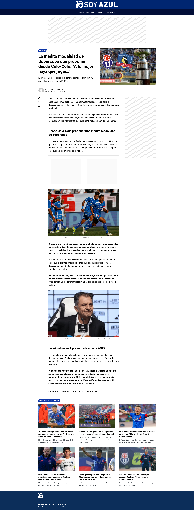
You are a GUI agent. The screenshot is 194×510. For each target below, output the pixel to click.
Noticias (42, 50)
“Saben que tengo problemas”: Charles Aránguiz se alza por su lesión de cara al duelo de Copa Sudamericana (56, 434)
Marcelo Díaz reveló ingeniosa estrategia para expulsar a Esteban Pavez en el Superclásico (54, 477)
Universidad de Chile (90, 391)
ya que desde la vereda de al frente (94, 118)
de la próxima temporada (83, 102)
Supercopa (76, 391)
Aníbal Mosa (54, 391)
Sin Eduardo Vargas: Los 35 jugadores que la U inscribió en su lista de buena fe (97, 432)
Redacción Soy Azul (57, 89)
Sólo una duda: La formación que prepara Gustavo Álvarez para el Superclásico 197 (134, 477)
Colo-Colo (65, 391)
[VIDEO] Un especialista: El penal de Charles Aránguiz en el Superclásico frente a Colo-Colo (95, 477)
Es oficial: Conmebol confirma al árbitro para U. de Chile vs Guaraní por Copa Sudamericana (137, 434)
